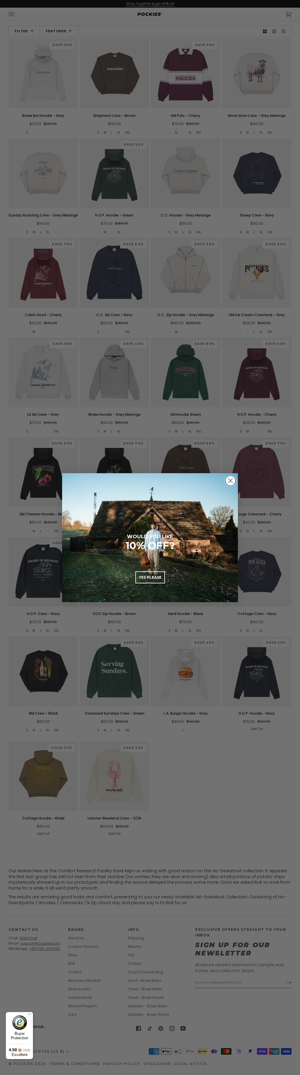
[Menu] (29, 1015)
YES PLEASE (150, 577)
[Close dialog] (230, 481)
